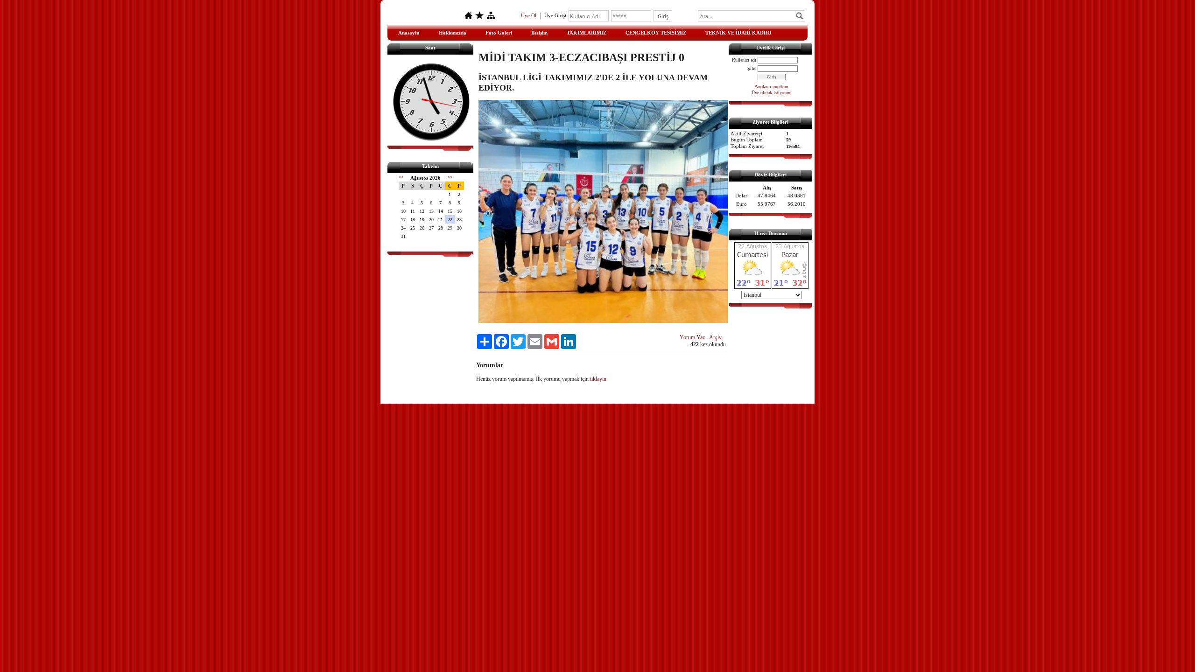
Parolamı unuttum (771, 86)
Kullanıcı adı (744, 60)
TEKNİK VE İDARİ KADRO (738, 32)
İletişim (539, 32)
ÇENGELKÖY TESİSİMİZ (656, 32)
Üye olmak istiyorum (772, 92)
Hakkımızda (452, 32)
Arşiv (715, 337)
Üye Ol (528, 15)
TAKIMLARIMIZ (586, 32)
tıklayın (598, 379)
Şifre (751, 68)
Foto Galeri (498, 32)
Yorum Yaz (692, 337)
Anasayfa (409, 32)
